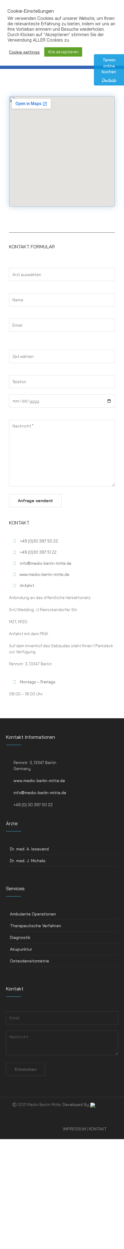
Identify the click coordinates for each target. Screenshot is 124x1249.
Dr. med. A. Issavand (29, 849)
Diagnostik (20, 937)
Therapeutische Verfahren (35, 925)
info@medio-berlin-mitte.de (40, 792)
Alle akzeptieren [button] (63, 51)
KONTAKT (98, 1128)
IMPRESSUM (74, 1128)
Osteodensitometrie (29, 960)
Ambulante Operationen (33, 914)
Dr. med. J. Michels (27, 860)
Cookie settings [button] (24, 52)
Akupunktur (21, 949)
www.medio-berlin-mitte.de (39, 780)
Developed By (76, 1104)
